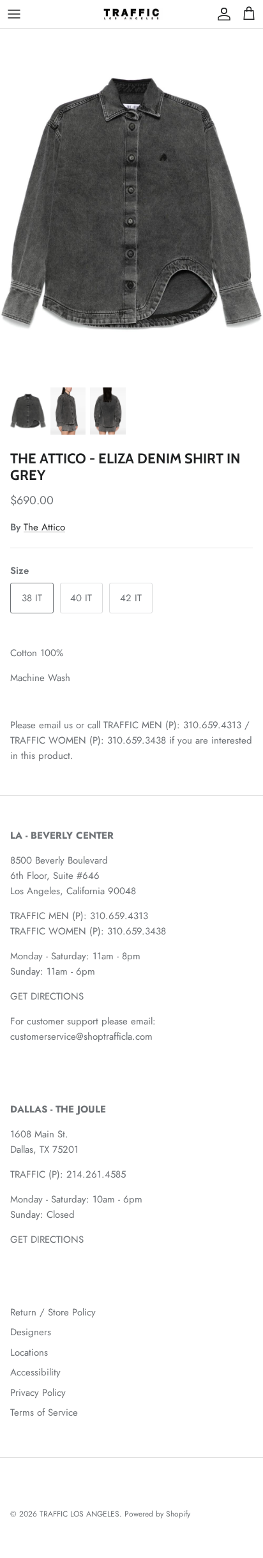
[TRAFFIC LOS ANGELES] (131, 14)
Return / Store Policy (53, 1312)
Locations (29, 1352)
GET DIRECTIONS (47, 996)
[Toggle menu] (14, 14)
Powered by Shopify (157, 1514)
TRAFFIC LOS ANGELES (79, 1514)
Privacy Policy (38, 1393)
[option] (131, 204)
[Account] (221, 14)
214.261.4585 (96, 1174)
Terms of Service (44, 1412)
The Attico (44, 527)
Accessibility (35, 1372)
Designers (30, 1332)
